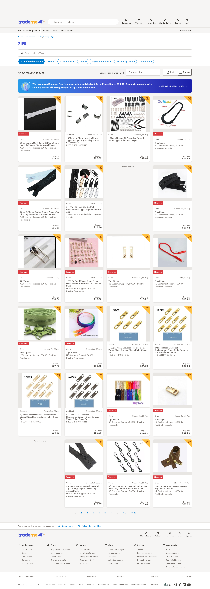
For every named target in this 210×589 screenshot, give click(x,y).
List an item (185, 30)
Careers (72, 584)
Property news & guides (60, 549)
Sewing (46, 37)
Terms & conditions (120, 584)
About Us (62, 584)
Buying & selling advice (89, 556)
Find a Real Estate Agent (60, 563)
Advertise (90, 584)
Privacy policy (103, 584)
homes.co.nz (61, 576)
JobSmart (112, 556)
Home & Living (27, 563)
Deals (54, 30)
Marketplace (30, 37)
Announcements (172, 553)
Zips (52, 37)
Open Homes (56, 556)
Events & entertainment (147, 556)
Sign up (178, 23)
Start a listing (145, 536)
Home (21, 37)
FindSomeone (186, 576)
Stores (46, 30)
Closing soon (27, 556)
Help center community (175, 567)
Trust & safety (172, 556)
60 (124, 512)
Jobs (110, 545)
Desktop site (50, 584)
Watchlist (158, 536)
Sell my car (84, 563)
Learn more (67, 526)
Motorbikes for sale (87, 553)
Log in (187, 23)
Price (82, 61)
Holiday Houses (153, 576)
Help (168, 549)
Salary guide (113, 563)
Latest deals (27, 549)
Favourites (170, 536)
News (81, 584)
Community (171, 545)
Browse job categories (117, 549)
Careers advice (114, 553)
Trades (140, 549)
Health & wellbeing (144, 560)
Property (55, 545)
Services (141, 545)
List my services (143, 563)
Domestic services (144, 553)
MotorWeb (91, 576)
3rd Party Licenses (173, 560)
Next (133, 512)
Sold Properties (57, 553)
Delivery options (124, 61)
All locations (65, 61)
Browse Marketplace (28, 30)
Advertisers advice (115, 560)
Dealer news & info (87, 560)
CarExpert (121, 576)
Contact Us (154, 584)
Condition (145, 61)
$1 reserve (26, 560)
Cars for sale (85, 549)
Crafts (39, 37)
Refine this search (33, 61)
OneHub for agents (58, 560)
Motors (83, 545)
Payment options (100, 61)
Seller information (173, 563)
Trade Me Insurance (26, 576)
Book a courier (66, 30)
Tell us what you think (91, 526)
